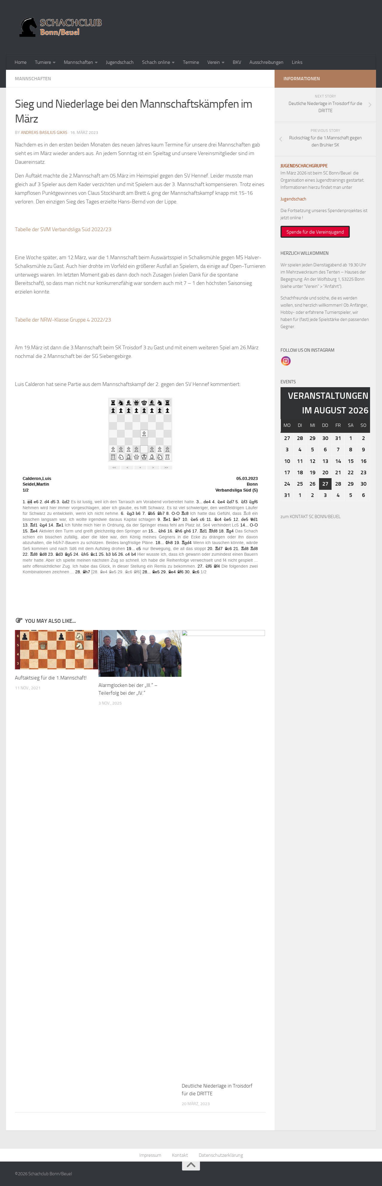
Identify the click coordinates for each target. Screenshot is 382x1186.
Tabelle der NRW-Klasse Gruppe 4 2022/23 (63, 319)
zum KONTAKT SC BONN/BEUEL (311, 516)
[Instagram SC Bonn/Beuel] (286, 360)
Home (21, 62)
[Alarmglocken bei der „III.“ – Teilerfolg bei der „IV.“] (140, 653)
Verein (213, 62)
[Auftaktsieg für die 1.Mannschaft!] (56, 649)
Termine (191, 62)
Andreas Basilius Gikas (44, 132)
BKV (237, 62)
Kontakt (180, 1155)
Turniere (43, 62)
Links (297, 62)
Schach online (156, 62)
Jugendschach (120, 62)
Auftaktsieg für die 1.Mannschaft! (51, 678)
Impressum (150, 1155)
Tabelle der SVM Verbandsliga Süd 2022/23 (63, 229)
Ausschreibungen (266, 62)
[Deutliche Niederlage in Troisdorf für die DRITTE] (223, 853)
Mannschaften (78, 62)
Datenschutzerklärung (221, 1155)
